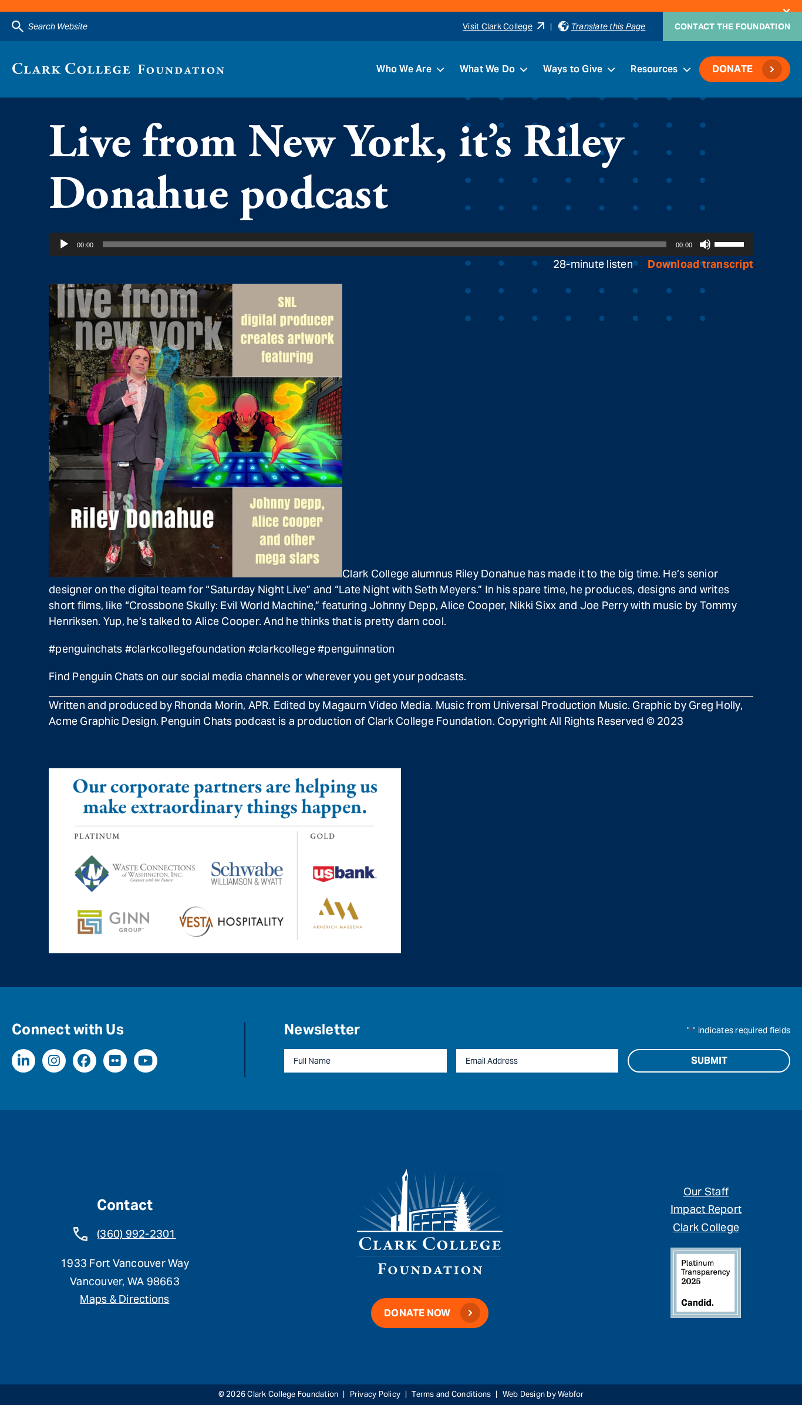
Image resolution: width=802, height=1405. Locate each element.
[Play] (64, 244)
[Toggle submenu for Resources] (687, 69)
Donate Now (417, 1313)
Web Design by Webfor (543, 1394)
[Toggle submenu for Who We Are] (440, 69)
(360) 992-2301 (136, 1234)
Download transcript (700, 264)
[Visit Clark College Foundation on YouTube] (145, 1061)
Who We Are (404, 69)
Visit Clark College (498, 26)
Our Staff (706, 1191)
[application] (401, 244)
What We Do (487, 69)
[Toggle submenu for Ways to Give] (611, 69)
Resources (654, 69)
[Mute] (705, 244)
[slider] (731, 243)
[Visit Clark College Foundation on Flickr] (115, 1061)
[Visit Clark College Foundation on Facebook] (84, 1061)
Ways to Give (572, 69)
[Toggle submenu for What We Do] (523, 69)
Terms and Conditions (451, 1394)
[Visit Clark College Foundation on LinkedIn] (23, 1061)
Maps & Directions (124, 1299)
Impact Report (706, 1209)
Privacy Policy (375, 1394)
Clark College (706, 1227)
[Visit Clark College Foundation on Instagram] (54, 1061)
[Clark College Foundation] (118, 68)
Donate (732, 69)
